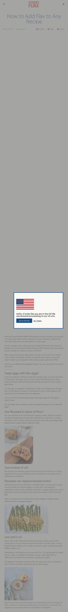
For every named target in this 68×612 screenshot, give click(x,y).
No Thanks (37, 320)
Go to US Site (24, 320)
